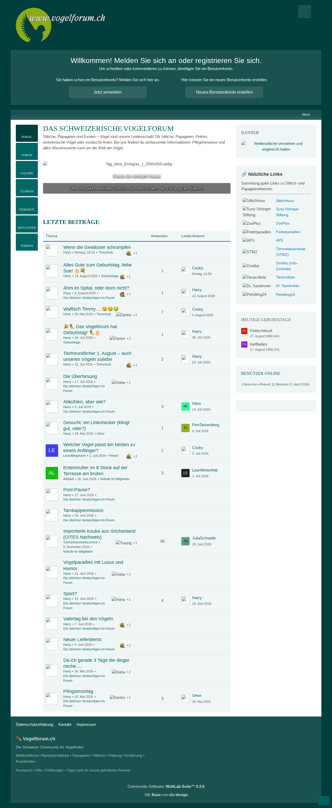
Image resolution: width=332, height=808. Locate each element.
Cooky (197, 268)
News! (113, 456)
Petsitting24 (285, 295)
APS (279, 240)
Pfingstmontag (78, 691)
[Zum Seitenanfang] (323, 800)
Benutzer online (260, 373)
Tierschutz (106, 252)
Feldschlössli (261, 330)
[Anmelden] (316, 11)
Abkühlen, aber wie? (84, 401)
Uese (67, 314)
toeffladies (258, 344)
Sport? (70, 593)
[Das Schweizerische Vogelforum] (61, 25)
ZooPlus (282, 223)
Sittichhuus (285, 201)
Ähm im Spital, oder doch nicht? (96, 288)
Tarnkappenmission (83, 510)
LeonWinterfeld (204, 470)
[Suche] (304, 11)
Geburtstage (110, 276)
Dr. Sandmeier (288, 286)
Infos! (100, 433)
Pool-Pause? (76, 489)
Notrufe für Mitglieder (115, 479)
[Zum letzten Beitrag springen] (185, 271)
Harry (67, 252)
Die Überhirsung (80, 376)
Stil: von (166, 794)
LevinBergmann (74, 456)
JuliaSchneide (204, 538)
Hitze (196, 403)
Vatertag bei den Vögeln (88, 618)
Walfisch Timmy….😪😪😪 (91, 309)
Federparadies (288, 232)
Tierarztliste (285, 277)
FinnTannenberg (205, 425)
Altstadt (68, 479)
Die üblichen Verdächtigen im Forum (89, 298)
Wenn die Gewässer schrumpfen (97, 247)
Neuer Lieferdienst (82, 639)
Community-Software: (166, 786)
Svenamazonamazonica (80, 542)
